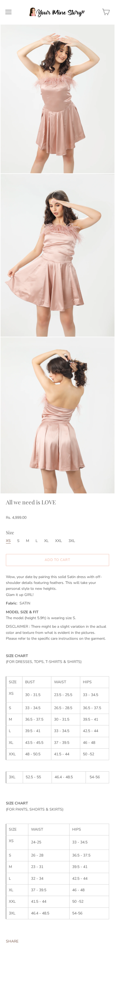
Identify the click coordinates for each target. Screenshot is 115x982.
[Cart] (106, 12)
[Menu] (8, 12)
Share (12, 941)
